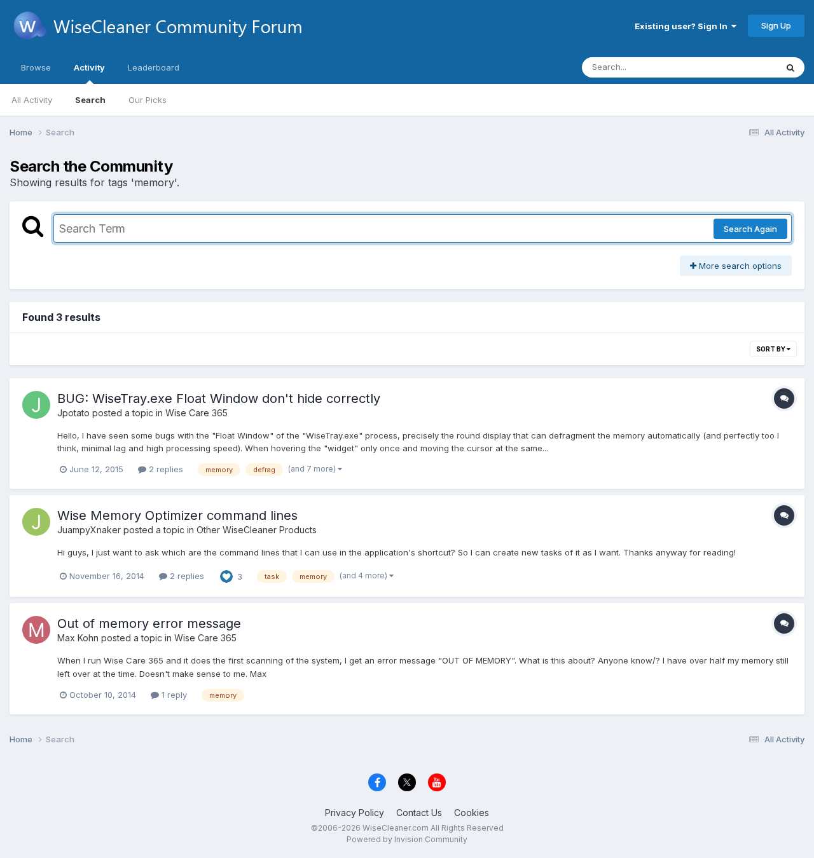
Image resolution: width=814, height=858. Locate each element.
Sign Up (776, 25)
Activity (89, 67)
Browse (36, 67)
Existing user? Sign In (683, 26)
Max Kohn (78, 637)
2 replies (164, 469)
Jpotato (73, 412)
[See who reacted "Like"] (226, 576)
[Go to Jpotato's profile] (36, 405)
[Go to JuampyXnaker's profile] (36, 522)
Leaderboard (153, 67)
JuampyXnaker (89, 529)
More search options (739, 266)
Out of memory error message (149, 623)
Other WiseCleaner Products (257, 529)
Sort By (771, 349)
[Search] (790, 67)
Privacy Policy (354, 812)
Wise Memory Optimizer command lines (177, 515)
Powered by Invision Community (407, 839)
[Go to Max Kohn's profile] (36, 630)
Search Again (750, 229)
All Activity (31, 100)
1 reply (173, 695)
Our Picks (147, 100)
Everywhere (737, 67)
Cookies (471, 812)
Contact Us (419, 812)
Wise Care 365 (196, 412)
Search (90, 100)
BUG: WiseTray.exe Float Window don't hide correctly (218, 398)
